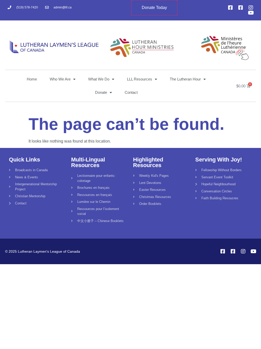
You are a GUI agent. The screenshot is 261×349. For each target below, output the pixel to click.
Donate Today (154, 7)
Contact (131, 92)
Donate (101, 92)
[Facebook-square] (230, 7)
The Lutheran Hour (185, 79)
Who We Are (60, 79)
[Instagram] (250, 7)
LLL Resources (139, 79)
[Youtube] (250, 12)
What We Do (98, 79)
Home (32, 79)
